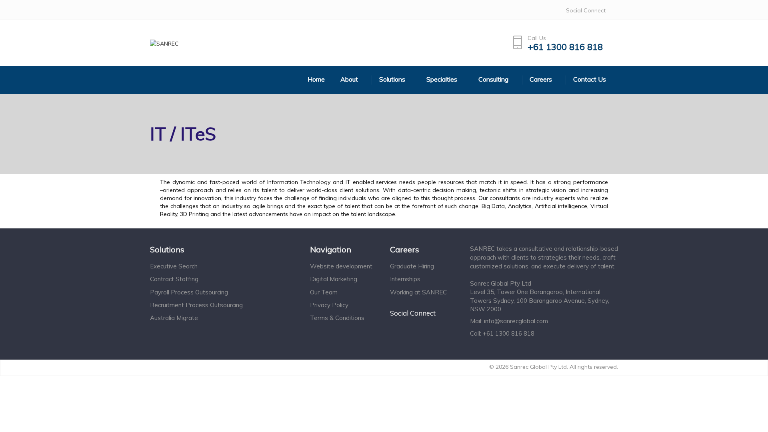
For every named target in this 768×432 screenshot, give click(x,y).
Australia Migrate (174, 318)
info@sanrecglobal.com (516, 321)
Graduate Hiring (412, 266)
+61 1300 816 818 (565, 47)
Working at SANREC (418, 292)
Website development (341, 266)
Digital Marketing (333, 279)
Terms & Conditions (337, 318)
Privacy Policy (329, 305)
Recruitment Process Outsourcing (196, 305)
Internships (405, 279)
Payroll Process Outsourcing (189, 292)
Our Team (324, 292)
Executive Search (174, 266)
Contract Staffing (174, 279)
